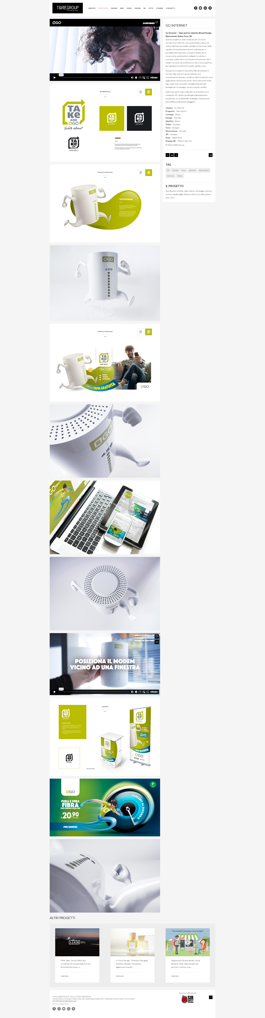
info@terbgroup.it (69, 1001)
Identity (192, 170)
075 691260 (56, 1001)
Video (129, 8)
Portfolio (103, 8)
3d (168, 170)
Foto (150, 8)
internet (170, 176)
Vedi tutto (65, 976)
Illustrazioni (204, 170)
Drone (138, 8)
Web (122, 8)
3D (144, 8)
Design (114, 8)
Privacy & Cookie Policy (60, 1004)
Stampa (159, 8)
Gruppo (92, 8)
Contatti (170, 8)
